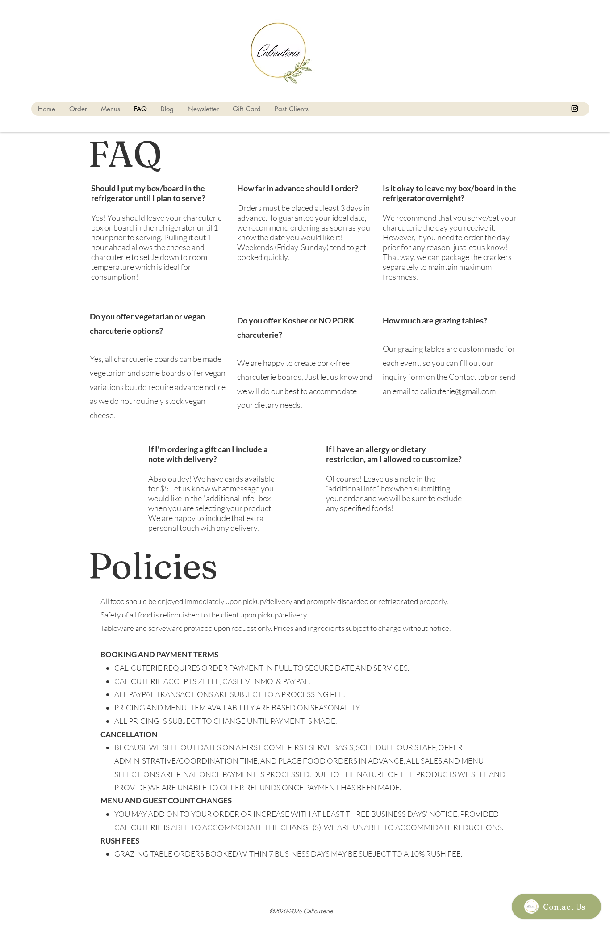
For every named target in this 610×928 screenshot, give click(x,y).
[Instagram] (574, 108)
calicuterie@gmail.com (458, 391)
